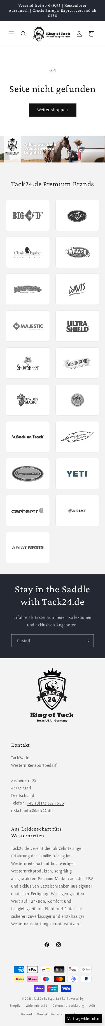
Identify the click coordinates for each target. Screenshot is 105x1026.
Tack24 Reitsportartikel (50, 999)
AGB (92, 1006)
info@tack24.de (38, 810)
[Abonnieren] (87, 640)
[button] (11, 34)
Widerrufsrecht (36, 1006)
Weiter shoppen (52, 109)
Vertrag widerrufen (83, 1018)
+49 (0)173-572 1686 (45, 803)
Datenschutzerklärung (68, 1006)
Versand (26, 1014)
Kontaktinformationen (53, 1014)
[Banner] (52, 149)
